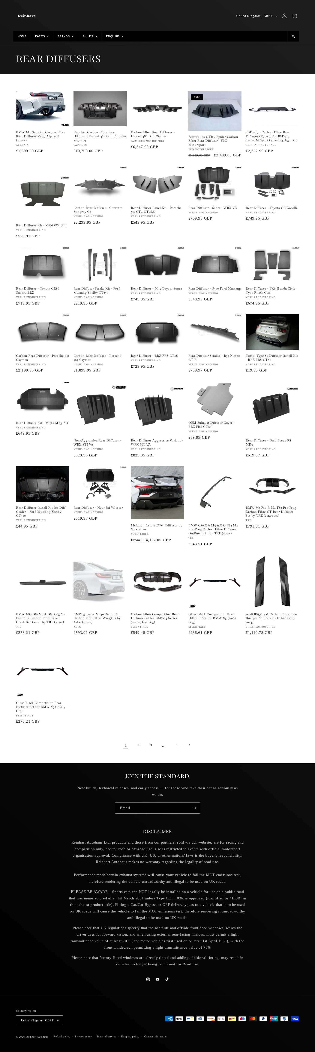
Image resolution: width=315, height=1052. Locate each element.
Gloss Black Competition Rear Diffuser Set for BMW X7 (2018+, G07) (40, 707)
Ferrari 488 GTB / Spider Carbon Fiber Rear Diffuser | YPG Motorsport (213, 141)
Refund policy (62, 1036)
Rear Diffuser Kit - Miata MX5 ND (42, 423)
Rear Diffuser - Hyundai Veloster (98, 508)
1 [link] (126, 745)
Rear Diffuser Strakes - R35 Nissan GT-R (214, 358)
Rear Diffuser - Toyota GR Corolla (272, 208)
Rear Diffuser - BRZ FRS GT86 (154, 356)
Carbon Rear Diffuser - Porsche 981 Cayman (42, 358)
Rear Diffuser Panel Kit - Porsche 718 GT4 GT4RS (156, 210)
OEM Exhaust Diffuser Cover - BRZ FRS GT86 (211, 425)
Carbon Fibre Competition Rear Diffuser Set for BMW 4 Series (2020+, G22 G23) (155, 618)
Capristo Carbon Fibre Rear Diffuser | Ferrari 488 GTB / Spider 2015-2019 (100, 136)
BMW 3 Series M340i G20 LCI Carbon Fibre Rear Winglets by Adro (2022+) (97, 618)
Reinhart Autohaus (37, 1036)
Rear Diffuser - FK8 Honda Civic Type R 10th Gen (270, 290)
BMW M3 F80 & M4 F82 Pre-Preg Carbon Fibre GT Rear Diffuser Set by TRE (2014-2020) (271, 511)
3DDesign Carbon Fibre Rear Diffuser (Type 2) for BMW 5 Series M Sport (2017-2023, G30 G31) (272, 136)
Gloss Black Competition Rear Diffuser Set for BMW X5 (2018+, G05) (212, 618)
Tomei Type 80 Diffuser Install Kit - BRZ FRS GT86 (272, 358)
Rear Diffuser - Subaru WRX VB (212, 208)
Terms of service (106, 1036)
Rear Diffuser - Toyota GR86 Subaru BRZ (37, 290)
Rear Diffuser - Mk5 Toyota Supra (156, 288)
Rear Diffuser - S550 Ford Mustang (214, 288)
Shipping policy (130, 1036)
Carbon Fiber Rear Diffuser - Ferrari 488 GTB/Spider (153, 134)
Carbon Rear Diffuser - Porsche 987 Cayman (97, 358)
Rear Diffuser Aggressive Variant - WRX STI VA (157, 442)
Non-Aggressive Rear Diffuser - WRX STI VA (97, 442)
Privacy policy (83, 1036)
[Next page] (189, 745)
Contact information (156, 1036)
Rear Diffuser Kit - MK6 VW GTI (41, 225)
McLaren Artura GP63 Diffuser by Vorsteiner (156, 527)
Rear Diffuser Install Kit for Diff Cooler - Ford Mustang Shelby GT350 (40, 511)
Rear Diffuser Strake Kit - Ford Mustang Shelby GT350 (97, 290)
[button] (295, 16)
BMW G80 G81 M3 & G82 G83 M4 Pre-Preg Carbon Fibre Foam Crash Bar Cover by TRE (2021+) (41, 618)
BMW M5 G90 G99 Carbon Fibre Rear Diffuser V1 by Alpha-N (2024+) (40, 136)
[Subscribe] (194, 808)
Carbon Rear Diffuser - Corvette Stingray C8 (98, 210)
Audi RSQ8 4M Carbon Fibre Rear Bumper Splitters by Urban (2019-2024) (272, 618)
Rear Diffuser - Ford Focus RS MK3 (268, 442)
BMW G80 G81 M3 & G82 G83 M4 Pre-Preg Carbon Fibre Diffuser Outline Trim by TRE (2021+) (213, 529)
